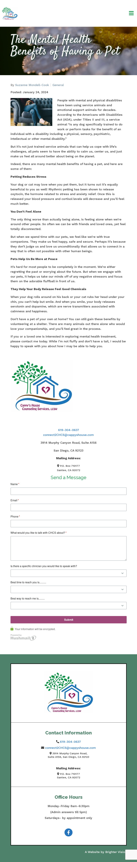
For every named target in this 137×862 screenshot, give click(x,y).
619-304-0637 (68, 430)
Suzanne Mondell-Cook (32, 85)
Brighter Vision (116, 852)
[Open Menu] (131, 13)
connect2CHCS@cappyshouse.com (68, 435)
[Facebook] (68, 832)
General (58, 85)
